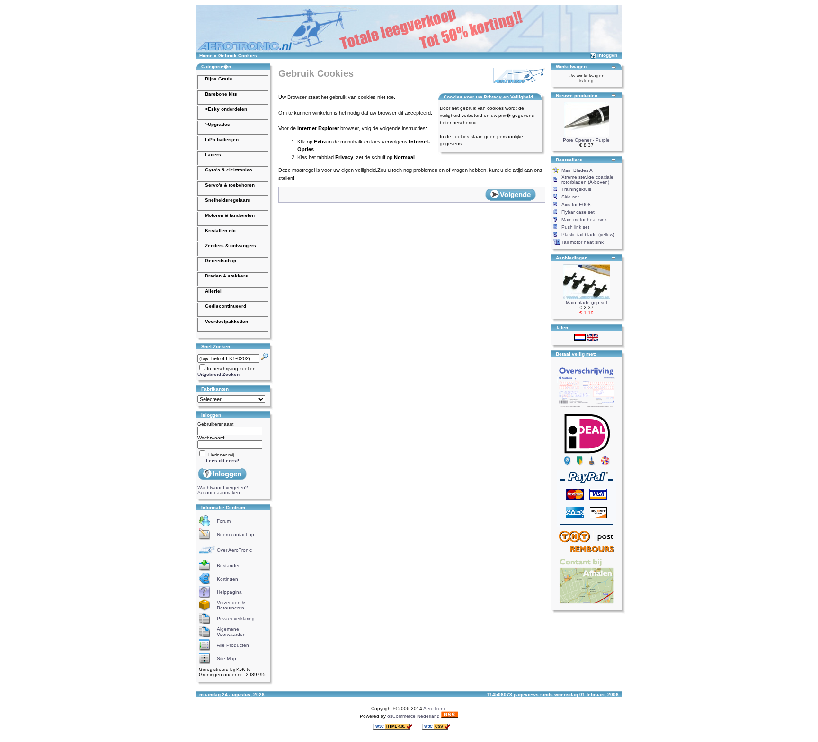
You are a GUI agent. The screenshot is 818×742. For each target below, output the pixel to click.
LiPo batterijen (222, 139)
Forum (224, 521)
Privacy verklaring (236, 618)
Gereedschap (220, 260)
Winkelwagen (571, 66)
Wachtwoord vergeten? (222, 487)
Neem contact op (235, 534)
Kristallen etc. (221, 230)
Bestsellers (569, 159)
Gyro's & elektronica (228, 169)
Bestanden (229, 565)
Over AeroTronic (234, 550)
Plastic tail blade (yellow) (587, 234)
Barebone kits (221, 94)
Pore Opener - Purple (586, 140)
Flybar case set (578, 212)
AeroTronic (435, 708)
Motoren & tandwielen (230, 215)
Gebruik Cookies (237, 55)
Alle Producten (233, 645)
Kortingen (227, 578)
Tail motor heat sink (582, 242)
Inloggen (607, 55)
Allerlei (213, 291)
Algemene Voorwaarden (231, 631)
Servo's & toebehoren (230, 185)
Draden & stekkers (226, 275)
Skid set (570, 196)
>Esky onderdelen (226, 109)
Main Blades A (577, 170)
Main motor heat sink (584, 219)
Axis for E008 (576, 204)
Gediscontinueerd (225, 306)
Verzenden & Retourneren (231, 605)
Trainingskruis (576, 189)
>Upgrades (217, 124)
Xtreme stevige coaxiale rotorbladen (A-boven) (587, 179)
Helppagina (229, 592)
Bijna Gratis (218, 78)
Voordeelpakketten (226, 321)
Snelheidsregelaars (227, 200)
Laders (213, 154)
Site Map (226, 658)
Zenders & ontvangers (230, 245)
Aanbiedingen (571, 257)
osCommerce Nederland (413, 716)
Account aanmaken (218, 492)
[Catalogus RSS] (449, 716)
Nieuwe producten (576, 95)
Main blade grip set (586, 302)
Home (206, 55)
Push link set (575, 227)
